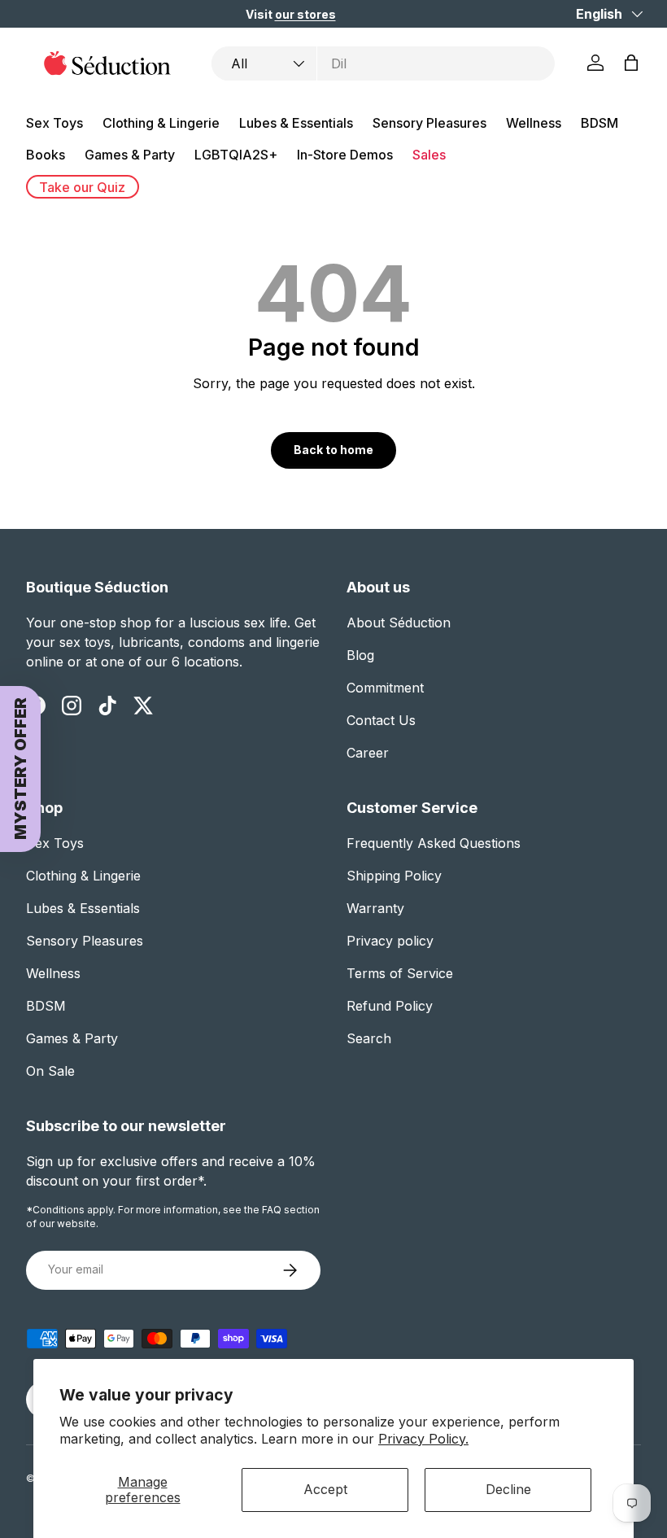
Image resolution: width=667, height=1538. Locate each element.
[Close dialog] (617, 653)
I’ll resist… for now (488, 957)
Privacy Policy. (423, 1439)
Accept (325, 1489)
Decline (508, 1489)
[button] (397, 865)
